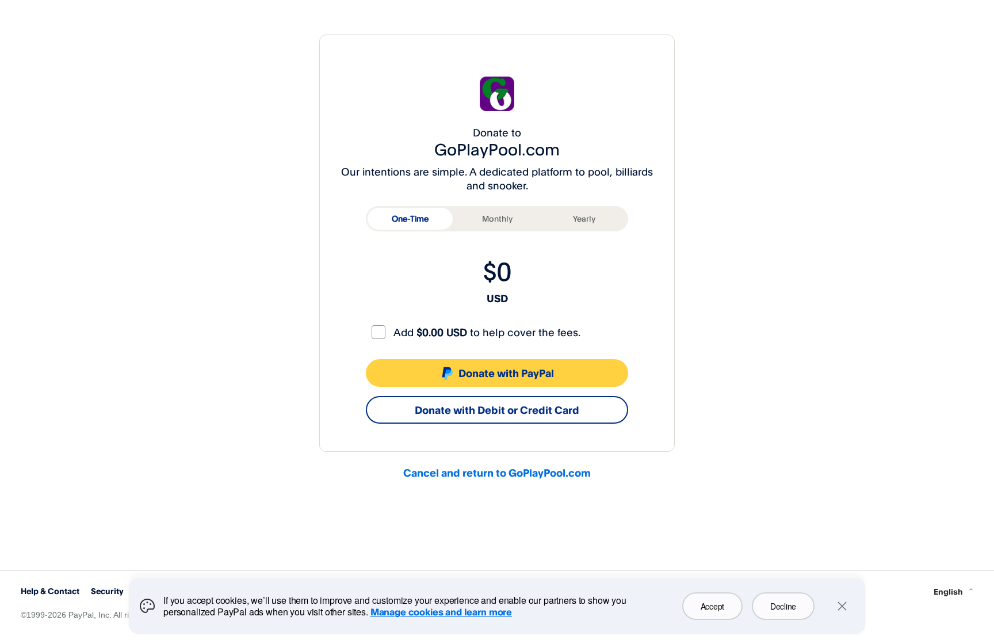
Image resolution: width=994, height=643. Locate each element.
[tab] (410, 219)
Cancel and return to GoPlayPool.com (497, 472)
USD (497, 298)
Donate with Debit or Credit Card (497, 410)
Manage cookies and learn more (441, 612)
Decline (783, 606)
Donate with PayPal (506, 373)
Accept (712, 606)
